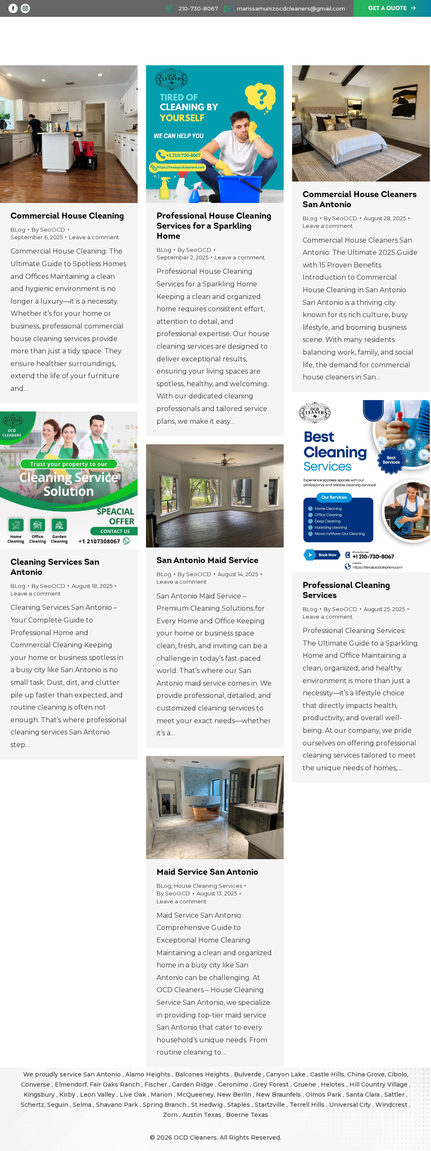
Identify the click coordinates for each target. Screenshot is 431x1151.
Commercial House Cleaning (67, 216)
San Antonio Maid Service (207, 561)
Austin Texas (202, 1115)
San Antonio (102, 1074)
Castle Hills (327, 1074)
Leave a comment (94, 237)
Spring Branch (165, 1104)
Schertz (32, 1104)
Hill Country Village (379, 1084)
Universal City (350, 1104)
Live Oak (134, 1094)
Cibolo (397, 1074)
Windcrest (392, 1104)
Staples (239, 1104)
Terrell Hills (308, 1104)
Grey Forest (271, 1084)
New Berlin (235, 1094)
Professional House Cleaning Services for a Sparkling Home (214, 226)
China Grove (366, 1074)
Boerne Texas (247, 1115)
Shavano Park (118, 1104)
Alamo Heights (148, 1074)
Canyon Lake (286, 1074)
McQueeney (195, 1094)
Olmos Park (324, 1094)
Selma (83, 1104)
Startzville (271, 1104)
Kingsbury (40, 1094)
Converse (36, 1084)
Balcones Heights (202, 1074)
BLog (18, 229)
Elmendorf (71, 1084)
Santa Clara (363, 1094)
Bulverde (248, 1074)
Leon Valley (98, 1094)
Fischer (156, 1084)
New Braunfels (279, 1094)
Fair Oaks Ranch (115, 1084)
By (48, 229)
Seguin (58, 1104)
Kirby (68, 1094)
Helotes (333, 1084)
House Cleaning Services (208, 885)
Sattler (395, 1094)
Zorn (171, 1115)
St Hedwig (207, 1104)
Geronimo (234, 1084)
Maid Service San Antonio (207, 872)
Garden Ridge (193, 1084)
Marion (162, 1094)
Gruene (305, 1084)
